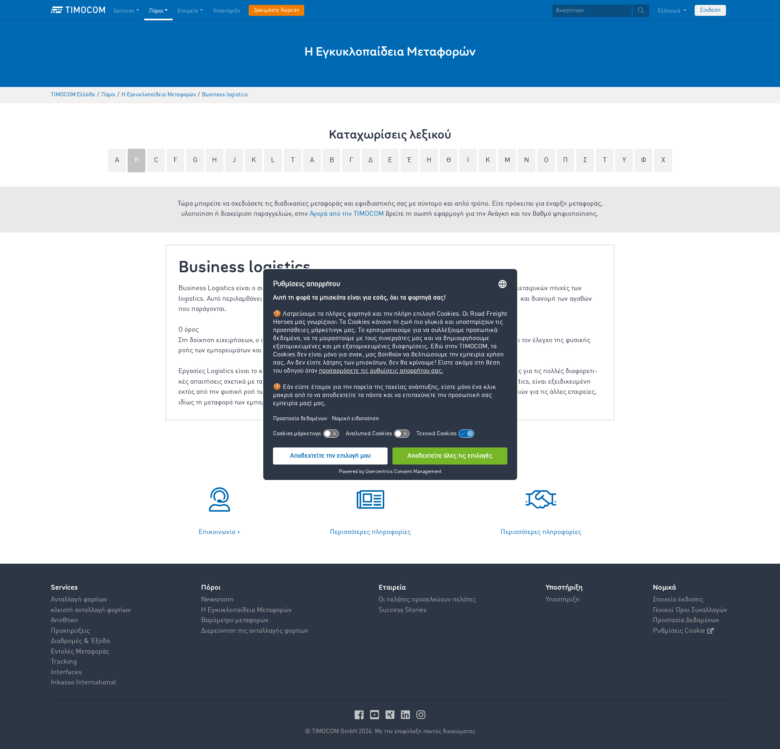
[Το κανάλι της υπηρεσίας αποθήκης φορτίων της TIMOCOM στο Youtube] (375, 715)
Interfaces (66, 672)
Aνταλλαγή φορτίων (79, 599)
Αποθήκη (64, 620)
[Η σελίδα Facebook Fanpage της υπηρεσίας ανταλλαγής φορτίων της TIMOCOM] (360, 715)
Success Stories (403, 610)
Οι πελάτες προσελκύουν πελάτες (427, 599)
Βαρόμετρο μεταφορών (235, 620)
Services (123, 11)
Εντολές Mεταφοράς (80, 651)
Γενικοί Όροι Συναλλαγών (690, 610)
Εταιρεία (188, 11)
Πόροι (156, 11)
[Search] (641, 10)
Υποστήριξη (226, 11)
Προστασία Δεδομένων (686, 620)
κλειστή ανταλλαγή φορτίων (91, 610)
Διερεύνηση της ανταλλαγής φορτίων (254, 630)
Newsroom (217, 599)
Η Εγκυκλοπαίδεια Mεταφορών (246, 610)
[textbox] (601, 10)
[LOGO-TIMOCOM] (78, 10)
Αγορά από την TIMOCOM (347, 214)
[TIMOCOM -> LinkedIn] (406, 715)
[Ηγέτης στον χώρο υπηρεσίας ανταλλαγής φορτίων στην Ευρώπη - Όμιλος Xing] (391, 715)
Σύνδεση (710, 10)
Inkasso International (83, 682)
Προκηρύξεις (70, 630)
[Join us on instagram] (420, 715)
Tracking (64, 661)
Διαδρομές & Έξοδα (80, 641)
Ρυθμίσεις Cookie (679, 630)
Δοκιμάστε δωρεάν (276, 10)
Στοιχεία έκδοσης (678, 599)
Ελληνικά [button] (670, 11)
